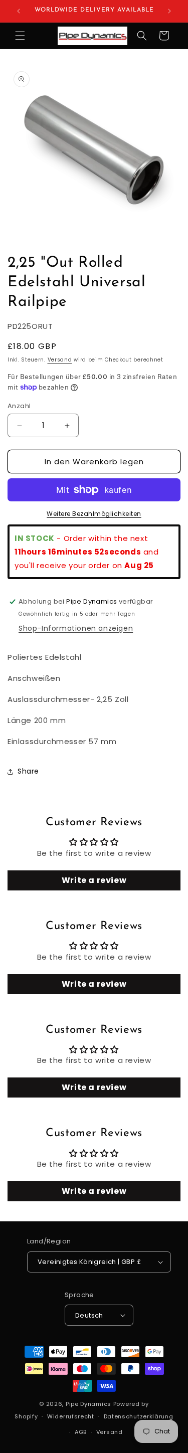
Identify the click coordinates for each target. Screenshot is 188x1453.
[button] (20, 36)
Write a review (94, 880)
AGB (81, 1432)
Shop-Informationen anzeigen (76, 628)
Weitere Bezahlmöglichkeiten (94, 513)
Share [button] (28, 771)
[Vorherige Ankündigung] (19, 11)
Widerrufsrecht (70, 1416)
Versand (60, 360)
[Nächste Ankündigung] (169, 11)
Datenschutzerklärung (138, 1416)
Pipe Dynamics (88, 1404)
